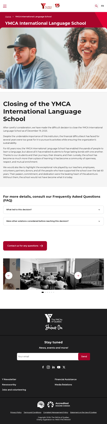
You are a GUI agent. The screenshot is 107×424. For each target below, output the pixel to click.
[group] (48, 275)
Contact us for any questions (22, 246)
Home (8, 17)
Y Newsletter (9, 379)
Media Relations (63, 384)
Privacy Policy (16, 412)
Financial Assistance (66, 379)
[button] (43, 292)
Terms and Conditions (32, 412)
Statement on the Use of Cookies (83, 412)
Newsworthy (9, 384)
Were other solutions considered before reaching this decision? (37, 221)
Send (84, 356)
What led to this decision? (19, 209)
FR (102, 6)
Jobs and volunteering (14, 390)
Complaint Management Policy (55, 412)
